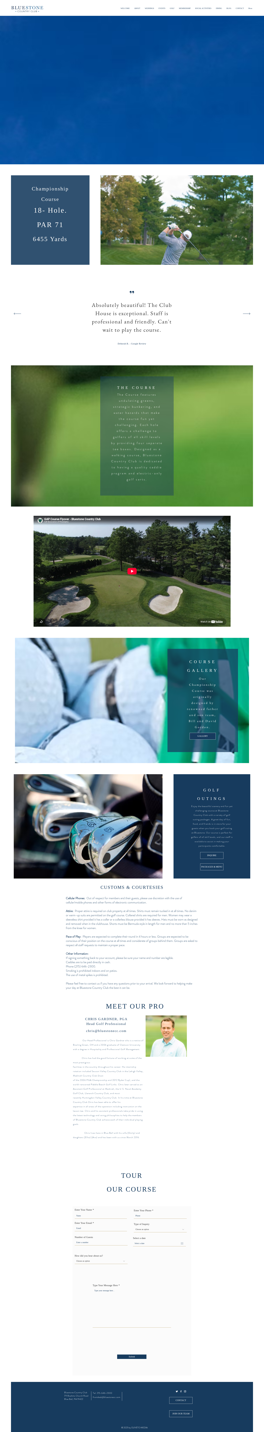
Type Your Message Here (105, 1285)
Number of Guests (84, 1237)
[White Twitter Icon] (176, 1391)
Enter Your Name (83, 1210)
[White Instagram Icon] (185, 1391)
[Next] (246, 314)
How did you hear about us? (89, 1255)
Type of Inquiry (141, 1224)
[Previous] (17, 314)
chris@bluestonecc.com (106, 1031)
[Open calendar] (182, 1243)
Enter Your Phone (142, 1210)
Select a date (139, 1238)
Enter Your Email (83, 1223)
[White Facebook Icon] (181, 1391)
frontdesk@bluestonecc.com (106, 1397)
